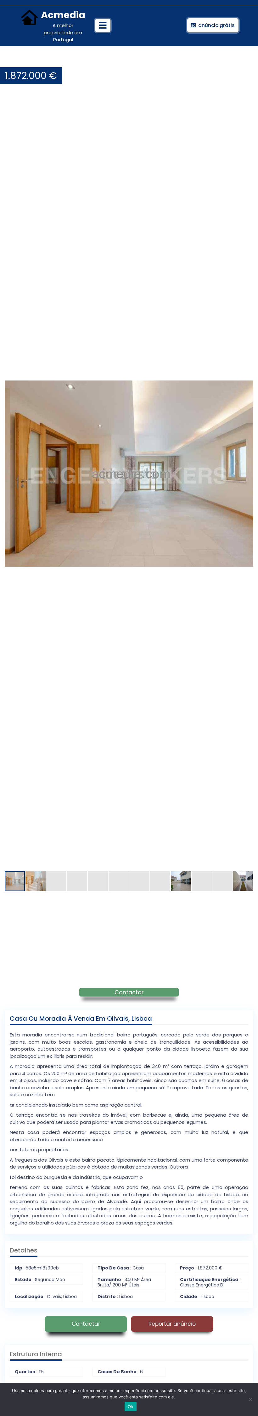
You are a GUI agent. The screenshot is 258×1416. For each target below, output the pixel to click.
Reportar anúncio (172, 1324)
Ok (130, 1406)
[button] (248, 61)
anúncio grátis (216, 25)
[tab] (102, 25)
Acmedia (63, 15)
